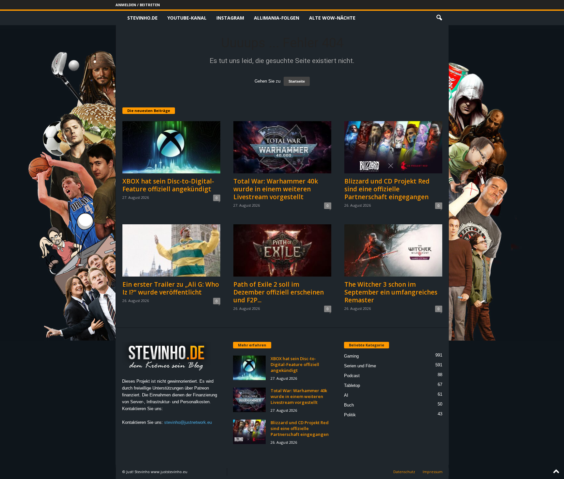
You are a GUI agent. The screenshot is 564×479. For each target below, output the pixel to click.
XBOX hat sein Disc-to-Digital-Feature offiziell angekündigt (168, 185)
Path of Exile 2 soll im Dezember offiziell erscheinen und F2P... (278, 292)
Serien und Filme (360, 365)
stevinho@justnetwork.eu (188, 422)
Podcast (352, 375)
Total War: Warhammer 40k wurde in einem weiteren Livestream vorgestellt (275, 189)
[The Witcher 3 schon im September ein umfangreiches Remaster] (393, 250)
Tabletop (352, 385)
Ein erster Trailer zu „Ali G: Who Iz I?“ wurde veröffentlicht (170, 288)
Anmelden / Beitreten (138, 4)
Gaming (351, 356)
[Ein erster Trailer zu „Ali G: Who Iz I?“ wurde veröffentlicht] (171, 250)
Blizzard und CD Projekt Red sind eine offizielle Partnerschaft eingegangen (387, 189)
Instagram (230, 18)
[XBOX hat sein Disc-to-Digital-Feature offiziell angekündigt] (171, 147)
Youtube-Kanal (187, 18)
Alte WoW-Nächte (332, 18)
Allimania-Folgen (276, 18)
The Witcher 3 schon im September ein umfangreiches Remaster (390, 292)
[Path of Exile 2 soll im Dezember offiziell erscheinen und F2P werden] (282, 250)
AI (346, 395)
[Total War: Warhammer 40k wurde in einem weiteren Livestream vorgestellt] (282, 147)
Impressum (433, 471)
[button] (439, 18)
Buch (349, 405)
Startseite (297, 81)
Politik (350, 414)
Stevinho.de (142, 18)
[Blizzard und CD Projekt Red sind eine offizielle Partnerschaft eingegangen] (393, 147)
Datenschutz (404, 471)
